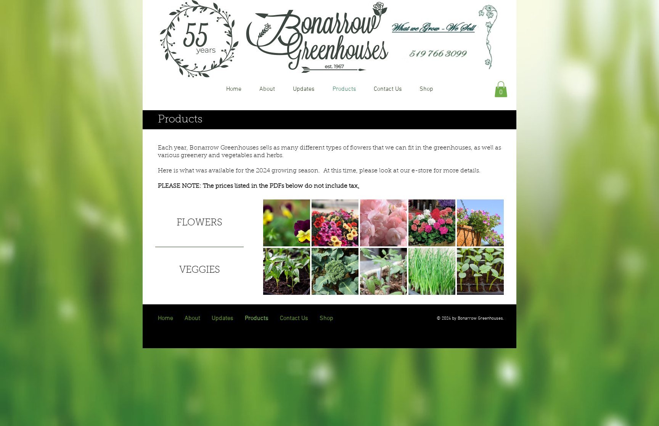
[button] (501, 89)
